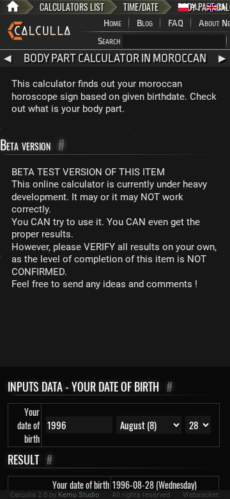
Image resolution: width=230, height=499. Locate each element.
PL (193, 7)
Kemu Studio (78, 495)
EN (222, 7)
